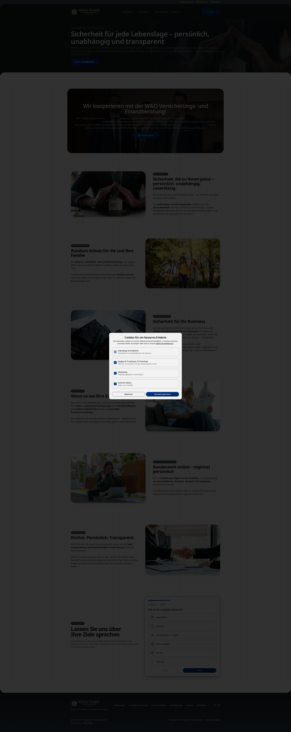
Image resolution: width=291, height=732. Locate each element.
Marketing (122, 372)
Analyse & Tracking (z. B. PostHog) (133, 361)
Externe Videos (124, 383)
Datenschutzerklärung (164, 343)
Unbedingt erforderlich (128, 350)
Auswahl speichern (162, 394)
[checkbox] (115, 351)
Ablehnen (128, 394)
